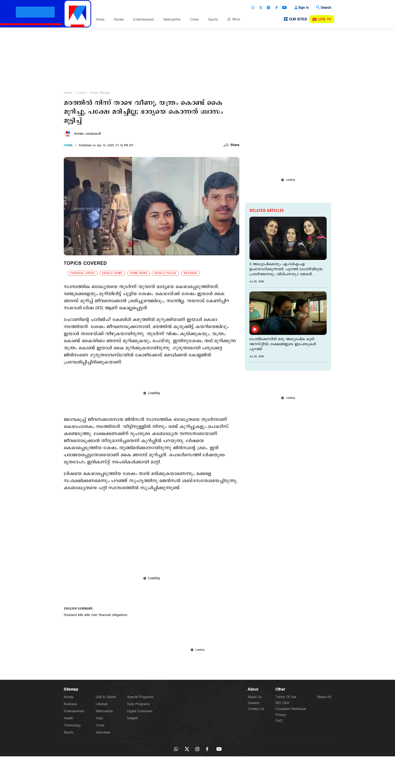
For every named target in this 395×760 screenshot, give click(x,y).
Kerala (119, 19)
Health (68, 718)
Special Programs (140, 697)
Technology (72, 725)
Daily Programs (138, 704)
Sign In (303, 7)
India (99, 718)
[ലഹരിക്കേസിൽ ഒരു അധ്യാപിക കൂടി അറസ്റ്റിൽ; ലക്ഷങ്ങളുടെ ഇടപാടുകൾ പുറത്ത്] (288, 313)
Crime (194, 19)
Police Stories (100, 93)
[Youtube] (284, 7)
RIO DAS (282, 703)
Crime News (138, 273)
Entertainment (143, 19)
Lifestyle (102, 704)
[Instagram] (269, 7)
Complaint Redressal (290, 709)
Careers (253, 703)
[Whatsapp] (253, 7)
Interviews (103, 732)
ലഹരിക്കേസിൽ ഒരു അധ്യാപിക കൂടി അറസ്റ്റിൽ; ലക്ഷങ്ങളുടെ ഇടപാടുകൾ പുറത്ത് (282, 344)
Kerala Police (165, 273)
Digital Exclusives (139, 711)
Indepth (132, 718)
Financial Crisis (82, 273)
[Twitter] (261, 7)
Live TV (324, 19)
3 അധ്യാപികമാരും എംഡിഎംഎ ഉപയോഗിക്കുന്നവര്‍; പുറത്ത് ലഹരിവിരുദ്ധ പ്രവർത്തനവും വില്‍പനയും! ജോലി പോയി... (286, 269)
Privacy (280, 714)
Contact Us (256, 709)
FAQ (278, 720)
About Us (255, 697)
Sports (213, 19)
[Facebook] (276, 7)
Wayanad (190, 273)
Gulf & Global (106, 697)
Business (70, 704)
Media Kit (324, 697)
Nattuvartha (171, 19)
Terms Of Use (285, 697)
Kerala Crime (112, 273)
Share (234, 145)
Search (326, 7)
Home (100, 19)
